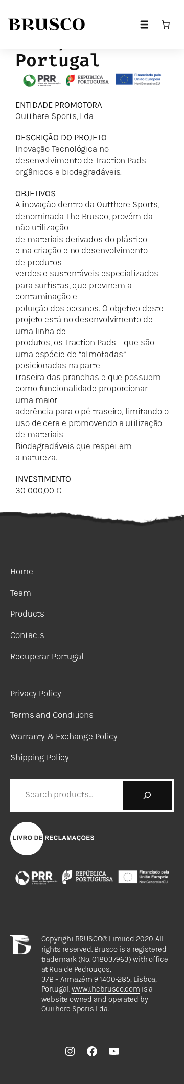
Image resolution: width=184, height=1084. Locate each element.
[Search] (147, 795)
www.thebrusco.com (106, 989)
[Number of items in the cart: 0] (165, 24)
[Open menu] (144, 24)
